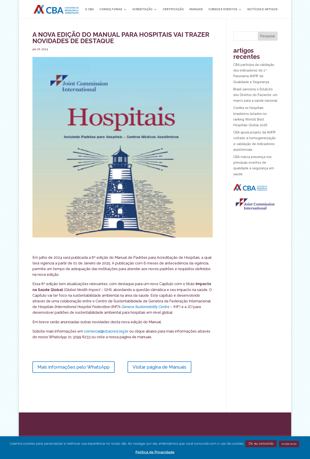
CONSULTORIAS (110, 9)
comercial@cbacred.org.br (106, 331)
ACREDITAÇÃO (142, 9)
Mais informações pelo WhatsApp (73, 367)
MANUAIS (196, 9)
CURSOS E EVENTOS (222, 9)
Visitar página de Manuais (159, 367)
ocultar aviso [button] (289, 443)
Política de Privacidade (155, 452)
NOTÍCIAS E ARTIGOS (262, 9)
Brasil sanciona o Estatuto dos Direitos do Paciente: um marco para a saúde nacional (255, 94)
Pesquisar (267, 36)
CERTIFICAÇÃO (173, 9)
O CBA (89, 9)
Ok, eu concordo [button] (260, 443)
